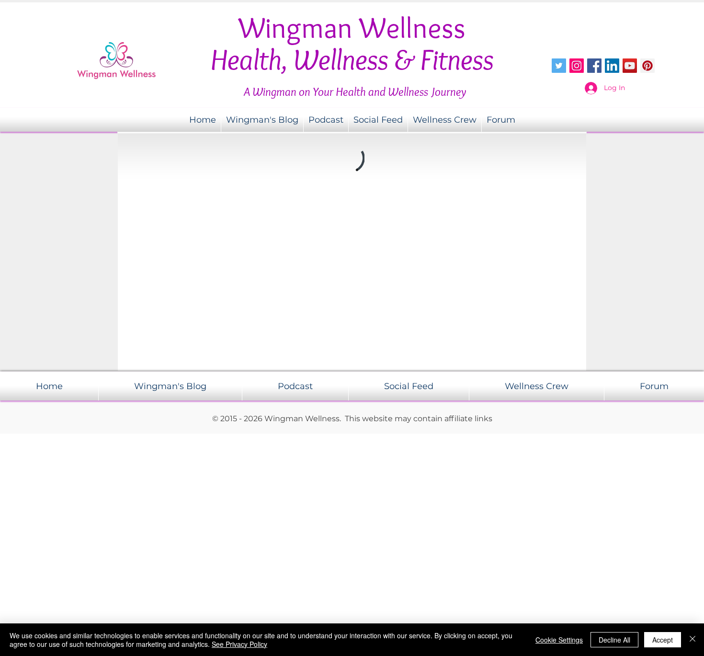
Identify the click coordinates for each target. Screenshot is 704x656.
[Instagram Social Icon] (576, 65)
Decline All (614, 639)
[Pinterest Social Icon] (647, 65)
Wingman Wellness (352, 27)
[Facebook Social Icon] (594, 65)
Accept (662, 639)
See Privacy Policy (239, 644)
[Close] (692, 639)
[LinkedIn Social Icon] (612, 65)
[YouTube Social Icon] (630, 65)
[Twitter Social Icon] (559, 65)
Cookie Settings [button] (559, 639)
